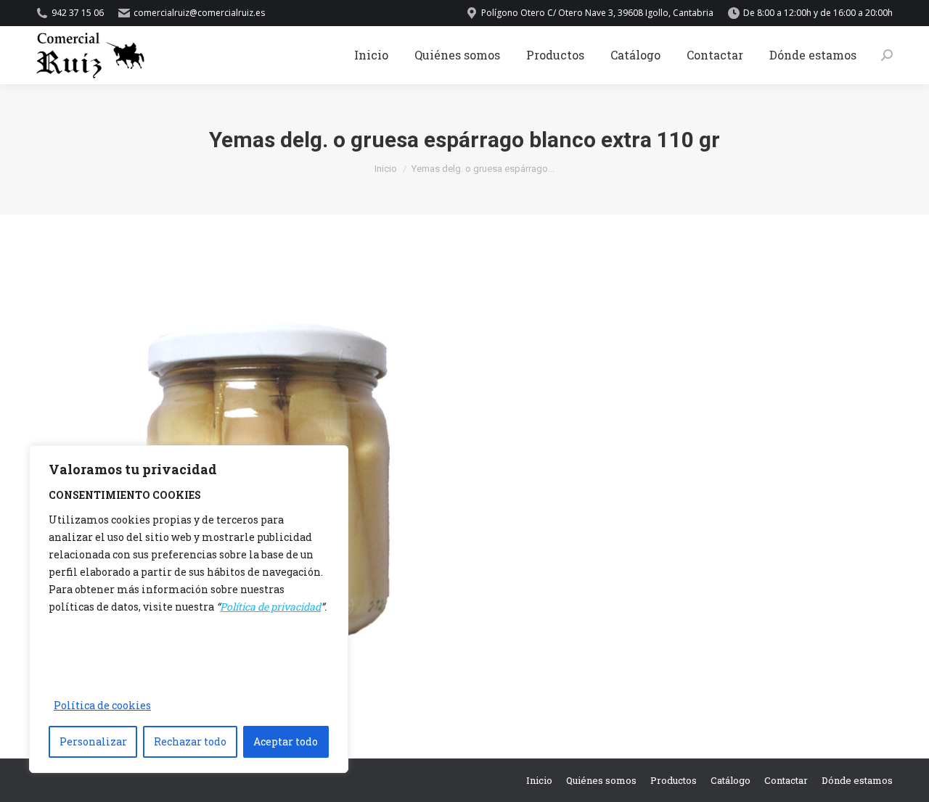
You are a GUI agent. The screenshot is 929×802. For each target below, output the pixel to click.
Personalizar (93, 741)
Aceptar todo (285, 741)
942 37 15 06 (78, 13)
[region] (188, 609)
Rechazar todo (190, 741)
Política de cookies (102, 705)
